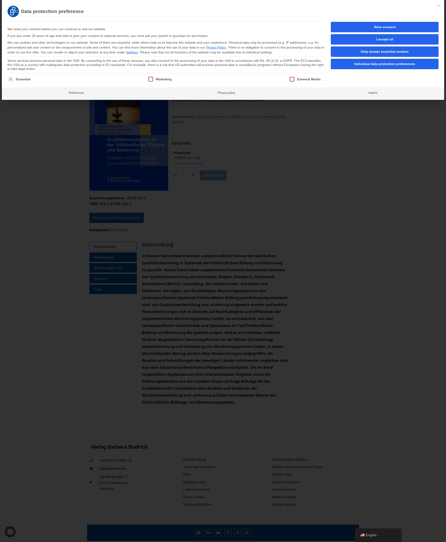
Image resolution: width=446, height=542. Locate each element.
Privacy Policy (216, 47)
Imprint (373, 93)
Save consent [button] (385, 27)
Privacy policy (226, 93)
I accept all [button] (384, 39)
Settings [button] (132, 52)
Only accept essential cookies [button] (385, 51)
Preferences (76, 93)
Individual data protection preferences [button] (384, 64)
